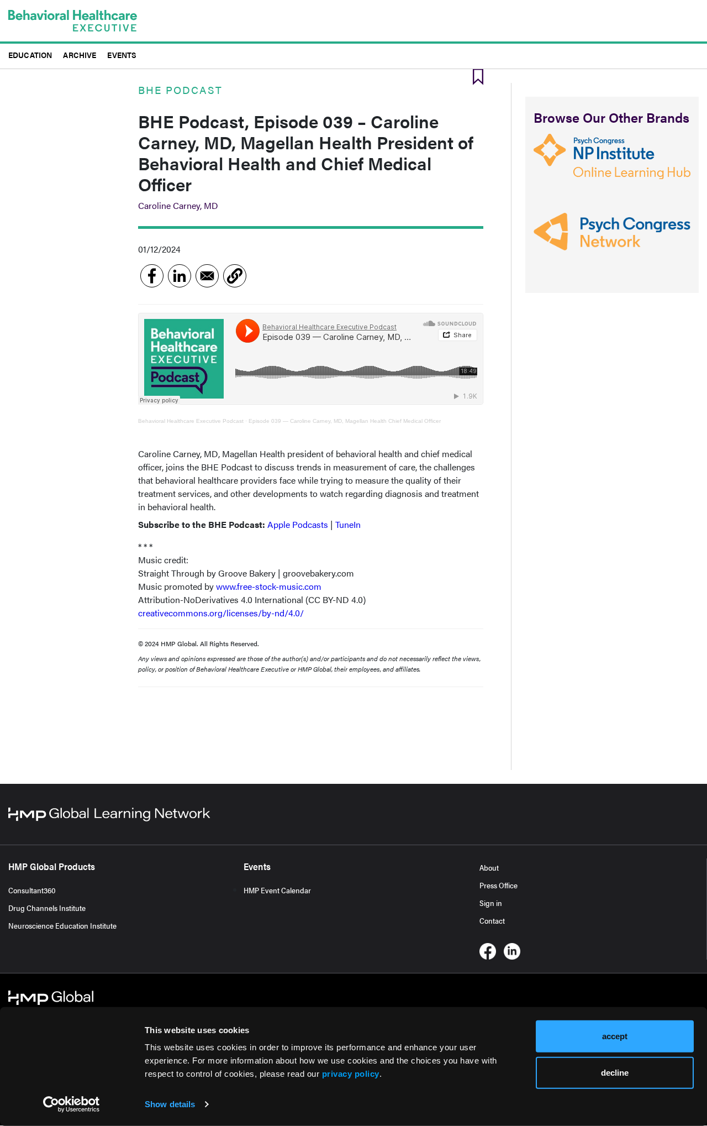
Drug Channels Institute (47, 907)
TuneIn (348, 524)
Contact (492, 920)
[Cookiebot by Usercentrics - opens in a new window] (71, 1104)
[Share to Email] (207, 275)
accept (614, 1036)
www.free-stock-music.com (268, 586)
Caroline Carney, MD (178, 205)
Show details (170, 1104)
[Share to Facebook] (151, 275)
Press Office (498, 885)
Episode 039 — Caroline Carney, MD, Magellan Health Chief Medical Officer (345, 421)
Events (121, 54)
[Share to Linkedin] (179, 275)
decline (615, 1072)
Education (30, 54)
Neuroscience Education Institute (62, 925)
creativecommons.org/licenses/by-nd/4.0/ (221, 612)
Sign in (490, 902)
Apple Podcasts (297, 524)
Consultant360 (32, 889)
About (489, 867)
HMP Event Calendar (277, 889)
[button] (234, 275)
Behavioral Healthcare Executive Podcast (191, 421)
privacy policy (350, 1073)
